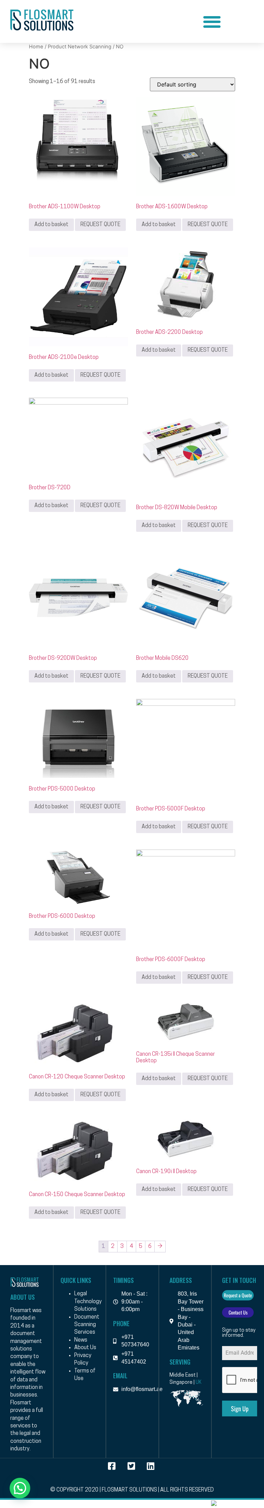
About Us (85, 1348)
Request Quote (100, 224)
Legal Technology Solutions (88, 1301)
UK (198, 1382)
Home (36, 47)
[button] (212, 21)
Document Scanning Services (86, 1324)
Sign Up (240, 1408)
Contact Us (238, 1312)
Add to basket (51, 224)
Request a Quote (238, 1295)
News (80, 1340)
